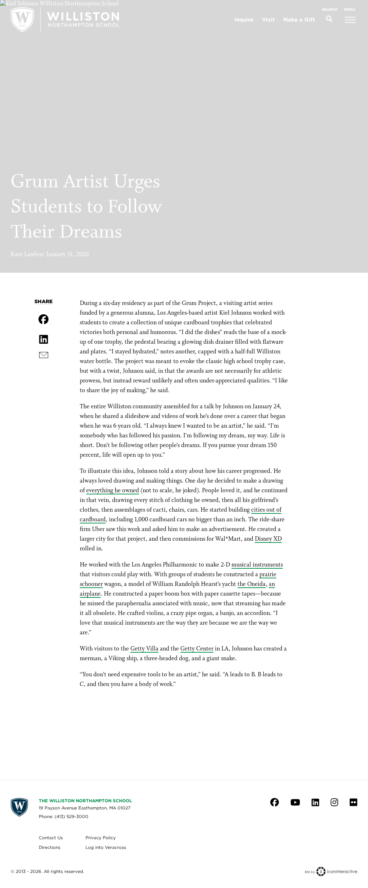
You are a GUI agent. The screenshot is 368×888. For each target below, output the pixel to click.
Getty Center (196, 649)
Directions (49, 847)
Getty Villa (144, 649)
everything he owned (112, 490)
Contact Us (51, 837)
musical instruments (257, 565)
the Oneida (252, 584)
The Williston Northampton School (85, 800)
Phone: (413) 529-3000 (63, 816)
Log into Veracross (106, 847)
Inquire (243, 20)
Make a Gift (299, 20)
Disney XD (268, 539)
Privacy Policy (101, 837)
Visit (268, 20)
